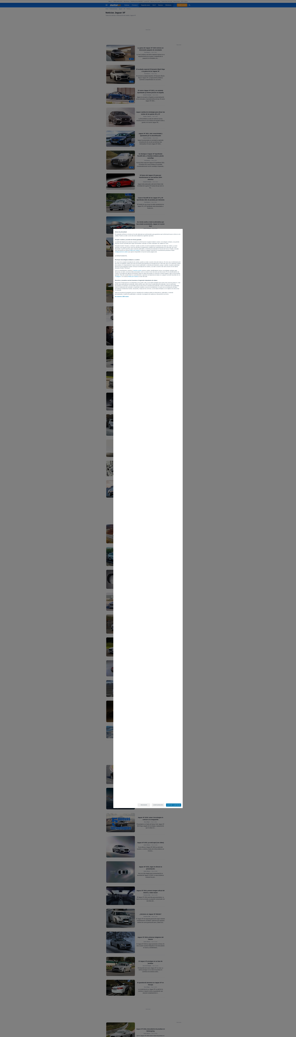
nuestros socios (137, 270)
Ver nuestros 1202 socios (122, 296)
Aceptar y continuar (173, 805)
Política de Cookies (135, 250)
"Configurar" (118, 276)
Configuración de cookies (121, 251)
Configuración (158, 805)
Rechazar (144, 805)
